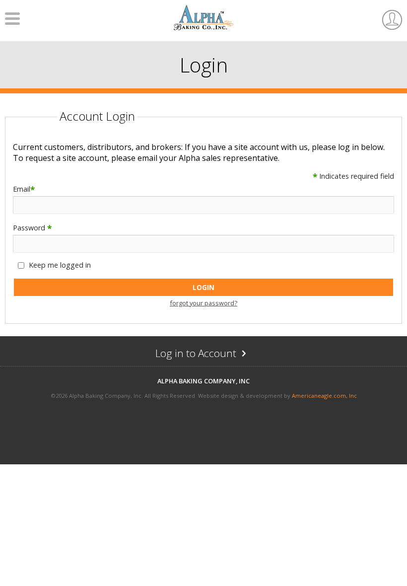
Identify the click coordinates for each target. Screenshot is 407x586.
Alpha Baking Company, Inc (203, 380)
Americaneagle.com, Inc (324, 395)
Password (32, 227)
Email (24, 189)
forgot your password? (203, 302)
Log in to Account (215, 355)
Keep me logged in (60, 265)
